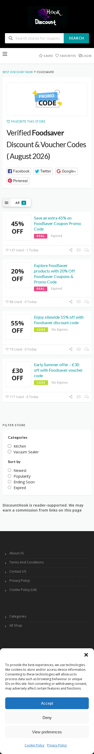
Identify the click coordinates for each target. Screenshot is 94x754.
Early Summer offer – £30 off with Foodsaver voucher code (58, 370)
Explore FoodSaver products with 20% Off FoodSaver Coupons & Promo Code (54, 273)
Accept (47, 703)
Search (76, 38)
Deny (47, 717)
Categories (17, 616)
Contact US (17, 571)
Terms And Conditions (26, 562)
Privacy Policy (57, 745)
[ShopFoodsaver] (47, 99)
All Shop (15, 625)
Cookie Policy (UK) (23, 589)
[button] (86, 654)
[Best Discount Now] (47, 16)
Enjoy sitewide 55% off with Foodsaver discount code (59, 319)
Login (86, 56)
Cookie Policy (34, 745)
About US (16, 553)
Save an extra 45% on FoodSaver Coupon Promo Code (57, 223)
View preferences (47, 732)
